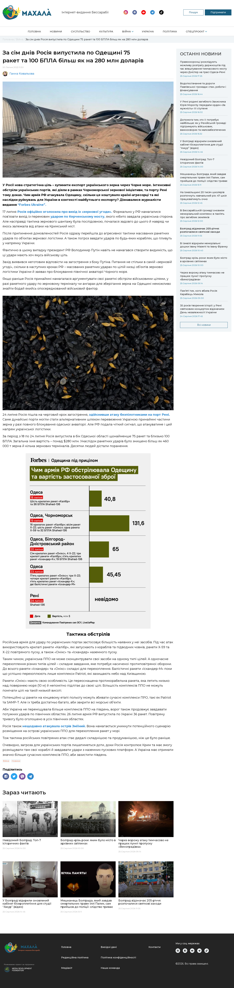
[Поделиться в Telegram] (30, 776)
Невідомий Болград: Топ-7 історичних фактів (197, 161)
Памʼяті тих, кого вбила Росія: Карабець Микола (198, 292)
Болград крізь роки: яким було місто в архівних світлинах (203, 259)
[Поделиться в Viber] (22, 776)
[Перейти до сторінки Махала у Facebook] (134, 12)
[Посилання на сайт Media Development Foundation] (18, 969)
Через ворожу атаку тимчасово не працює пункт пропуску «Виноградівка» (202, 276)
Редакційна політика (74, 957)
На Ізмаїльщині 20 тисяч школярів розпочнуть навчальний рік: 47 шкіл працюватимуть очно (203, 196)
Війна (126, 31)
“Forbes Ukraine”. (32, 205)
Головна (34, 31)
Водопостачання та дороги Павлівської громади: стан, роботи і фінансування (203, 87)
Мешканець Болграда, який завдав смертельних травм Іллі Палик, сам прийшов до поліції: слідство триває (203, 177)
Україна (148, 31)
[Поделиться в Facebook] (6, 776)
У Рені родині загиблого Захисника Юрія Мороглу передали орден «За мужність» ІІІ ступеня (203, 105)
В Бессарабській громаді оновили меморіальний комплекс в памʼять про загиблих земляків (202, 214)
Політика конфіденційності (118, 957)
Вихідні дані (109, 947)
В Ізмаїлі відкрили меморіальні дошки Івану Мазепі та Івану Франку (204, 245)
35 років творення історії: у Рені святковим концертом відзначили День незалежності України (202, 309)
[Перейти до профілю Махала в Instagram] (126, 12)
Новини (56, 31)
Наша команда (110, 967)
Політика (170, 31)
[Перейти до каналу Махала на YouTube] (152, 12)
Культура (106, 31)
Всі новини (204, 324)
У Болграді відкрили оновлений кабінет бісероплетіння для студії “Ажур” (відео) (201, 145)
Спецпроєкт (195, 31)
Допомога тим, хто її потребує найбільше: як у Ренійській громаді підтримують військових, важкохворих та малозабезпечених (203, 125)
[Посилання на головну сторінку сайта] (31, 947)
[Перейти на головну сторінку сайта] (27, 12)
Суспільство (80, 31)
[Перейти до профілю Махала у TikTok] (206, 950)
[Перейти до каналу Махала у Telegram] (161, 12)
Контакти (155, 947)
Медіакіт (66, 967)
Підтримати (218, 12)
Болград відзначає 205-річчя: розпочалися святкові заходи (200, 230)
